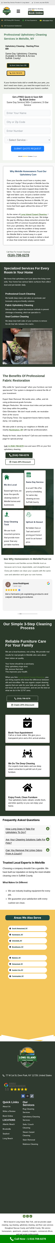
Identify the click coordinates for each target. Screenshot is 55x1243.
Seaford (6, 1134)
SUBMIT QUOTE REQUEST (27, 148)
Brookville (7, 1129)
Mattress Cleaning (30, 1144)
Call (6, 446)
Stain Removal (29, 1140)
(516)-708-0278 (18, 255)
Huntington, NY (16, 430)
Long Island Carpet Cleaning (34, 214)
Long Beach (8, 1138)
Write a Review (9, 1111)
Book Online (36, 13)
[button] (27, 830)
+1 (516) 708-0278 (16, 446)
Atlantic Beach (9, 1124)
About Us (6, 1106)
